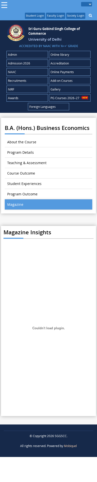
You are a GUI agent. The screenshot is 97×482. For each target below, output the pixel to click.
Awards (13, 98)
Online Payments (62, 72)
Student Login (35, 15)
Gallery (55, 89)
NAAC (12, 72)
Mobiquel (70, 446)
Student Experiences (24, 183)
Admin (12, 55)
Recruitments (17, 81)
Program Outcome (22, 194)
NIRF (11, 89)
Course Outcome (21, 173)
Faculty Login (55, 15)
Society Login (75, 15)
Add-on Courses (61, 81)
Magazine (15, 204)
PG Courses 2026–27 (65, 98)
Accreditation (59, 63)
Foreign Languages (42, 107)
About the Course (21, 142)
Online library (59, 55)
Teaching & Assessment (27, 162)
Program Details (20, 152)
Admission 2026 (19, 63)
